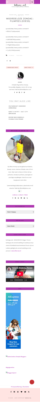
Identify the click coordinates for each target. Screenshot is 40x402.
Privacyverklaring (16, 387)
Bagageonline (10, 367)
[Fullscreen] (32, 280)
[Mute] (29, 280)
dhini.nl (28, 398)
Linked (21, 195)
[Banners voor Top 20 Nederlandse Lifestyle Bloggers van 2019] (16, 356)
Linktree (14, 195)
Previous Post (13, 67)
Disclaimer (26, 387)
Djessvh (21, 14)
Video (27, 14)
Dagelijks (13, 14)
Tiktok (26, 195)
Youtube (19, 55)
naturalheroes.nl (16, 251)
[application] (20, 274)
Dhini (20, 82)
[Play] (8, 280)
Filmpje (11, 55)
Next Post (28, 67)
